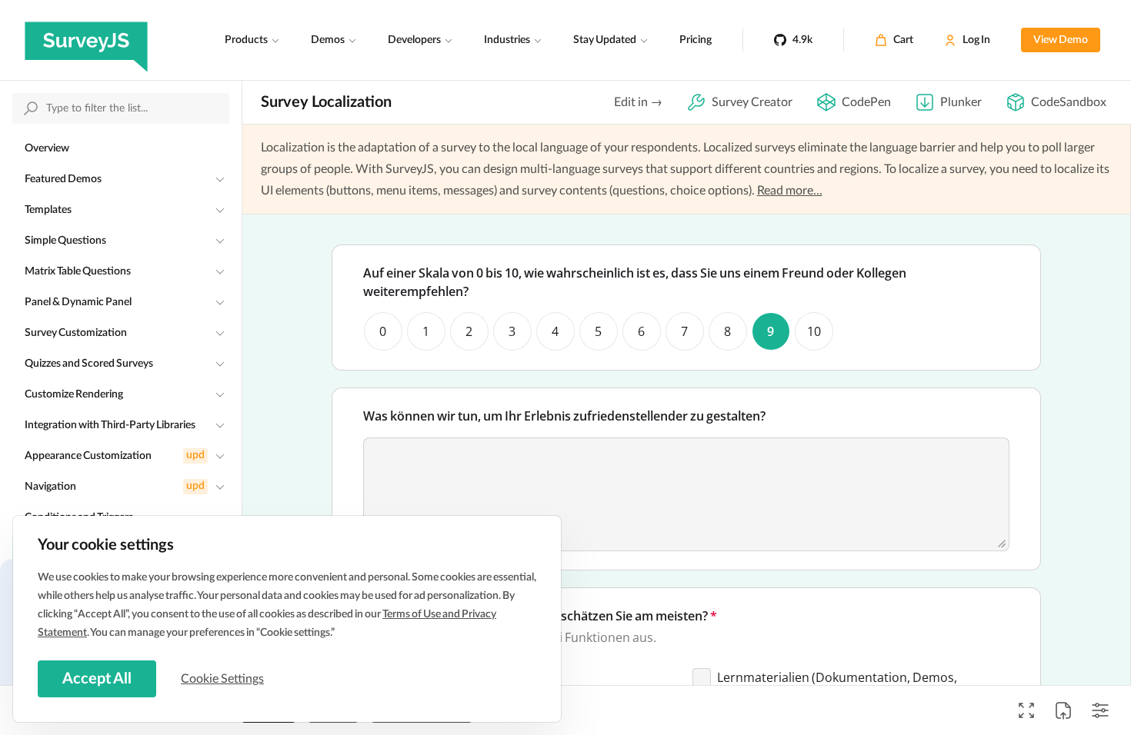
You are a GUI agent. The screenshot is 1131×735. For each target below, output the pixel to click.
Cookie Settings (222, 679)
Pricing (695, 40)
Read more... (789, 191)
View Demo (1060, 40)
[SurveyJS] (86, 40)
